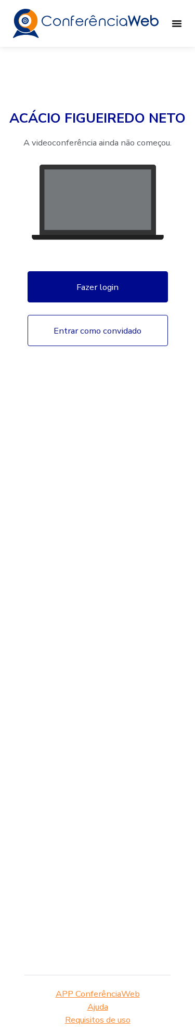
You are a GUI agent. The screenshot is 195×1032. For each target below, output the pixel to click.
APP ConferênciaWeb (98, 994)
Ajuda (97, 1007)
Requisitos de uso (98, 1020)
